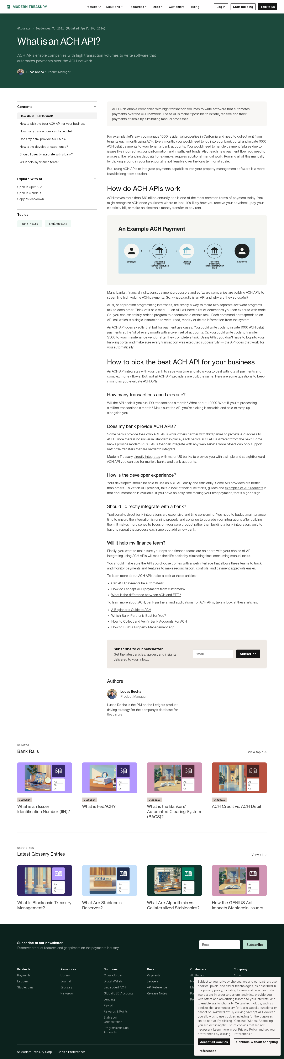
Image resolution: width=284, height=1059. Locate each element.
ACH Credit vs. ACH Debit (236, 806)
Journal (66, 981)
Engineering (58, 224)
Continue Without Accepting (257, 1042)
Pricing (194, 7)
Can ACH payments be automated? (137, 583)
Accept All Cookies (214, 1042)
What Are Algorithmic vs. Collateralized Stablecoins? (173, 905)
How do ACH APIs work (36, 116)
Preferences (207, 1051)
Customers (176, 7)
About (237, 975)
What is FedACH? (99, 806)
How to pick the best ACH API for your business (52, 123)
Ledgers (23, 981)
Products (91, 7)
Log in (221, 7)
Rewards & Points (116, 1011)
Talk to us (268, 7)
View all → (259, 854)
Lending (109, 999)
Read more (114, 714)
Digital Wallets (113, 981)
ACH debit (114, 146)
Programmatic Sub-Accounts (117, 1030)
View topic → (257, 752)
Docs (156, 7)
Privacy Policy (248, 1029)
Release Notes (157, 993)
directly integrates (147, 456)
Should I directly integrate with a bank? (46, 154)
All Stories (197, 975)
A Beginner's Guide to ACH (131, 610)
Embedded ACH (115, 987)
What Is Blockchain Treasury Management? (44, 905)
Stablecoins (25, 987)
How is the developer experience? (44, 146)
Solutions (113, 7)
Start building (243, 7)
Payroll (108, 1005)
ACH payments (153, 297)
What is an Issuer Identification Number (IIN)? (43, 809)
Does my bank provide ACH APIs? (43, 139)
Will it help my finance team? (39, 162)
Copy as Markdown (30, 199)
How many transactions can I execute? (46, 131)
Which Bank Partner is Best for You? (138, 615)
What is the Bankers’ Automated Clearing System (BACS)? (174, 811)
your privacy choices (226, 981)
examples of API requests (244, 488)
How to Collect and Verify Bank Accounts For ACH (149, 621)
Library (65, 975)
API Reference (157, 987)
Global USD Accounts (118, 993)
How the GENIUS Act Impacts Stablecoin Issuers (237, 905)
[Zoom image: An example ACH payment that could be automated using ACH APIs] (187, 250)
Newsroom (68, 993)
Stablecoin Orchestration (113, 1020)
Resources (136, 7)
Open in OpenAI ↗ (29, 187)
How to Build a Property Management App (142, 627)
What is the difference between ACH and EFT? (146, 595)
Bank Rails (29, 224)
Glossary (24, 28)
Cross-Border (113, 975)
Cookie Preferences (71, 1052)
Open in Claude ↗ (29, 193)
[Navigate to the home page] (27, 7)
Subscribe (248, 654)
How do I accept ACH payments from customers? (148, 589)
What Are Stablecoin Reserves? (102, 905)
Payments (24, 975)
